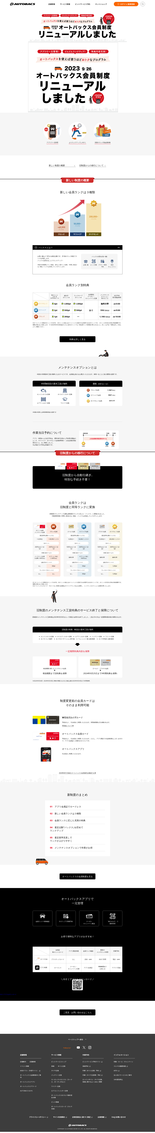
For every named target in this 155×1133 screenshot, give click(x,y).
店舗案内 (23, 1062)
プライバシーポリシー (37, 1117)
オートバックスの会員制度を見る (77, 876)
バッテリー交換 (56, 1075)
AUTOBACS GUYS (26, 1091)
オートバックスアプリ (27, 1082)
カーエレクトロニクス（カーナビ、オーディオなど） (61, 1080)
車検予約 (86, 1066)
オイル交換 (61, 1066)
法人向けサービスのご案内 (123, 1075)
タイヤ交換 (55, 1070)
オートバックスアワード (28, 1086)
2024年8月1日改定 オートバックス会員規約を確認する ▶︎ (77, 773)
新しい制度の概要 (57, 165)
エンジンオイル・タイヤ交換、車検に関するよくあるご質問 (93, 1080)
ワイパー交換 (55, 1086)
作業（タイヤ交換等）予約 (91, 1075)
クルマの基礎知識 (120, 1066)
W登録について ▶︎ (68, 726)
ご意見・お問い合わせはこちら (77, 1012)
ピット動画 (55, 1102)
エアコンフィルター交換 (59, 1091)
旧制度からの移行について (91, 165)
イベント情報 (24, 1066)
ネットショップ (101, 4)
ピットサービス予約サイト (91, 1062)
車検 (52, 1066)
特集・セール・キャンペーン (123, 1062)
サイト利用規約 (59, 1117)
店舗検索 (33, 1062)
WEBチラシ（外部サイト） (29, 1070)
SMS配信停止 (118, 1079)
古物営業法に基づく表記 (81, 1117)
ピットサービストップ (58, 1062)
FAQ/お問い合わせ (119, 1117)
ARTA (115, 1070)
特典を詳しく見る (77, 339)
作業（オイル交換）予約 (91, 1070)
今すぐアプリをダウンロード (8, 994)
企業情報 (101, 1117)
